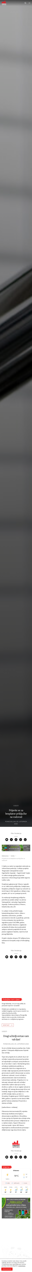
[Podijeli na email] (16, 839)
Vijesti (16, 806)
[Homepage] (4, 3)
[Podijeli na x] (11, 839)
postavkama (21, 1266)
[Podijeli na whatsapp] (20, 839)
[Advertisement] (16, 978)
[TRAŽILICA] (25, 3)
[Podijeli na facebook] (6, 839)
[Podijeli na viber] (25, 839)
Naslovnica (5, 856)
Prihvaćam (7, 1269)
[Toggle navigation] (29, 3)
